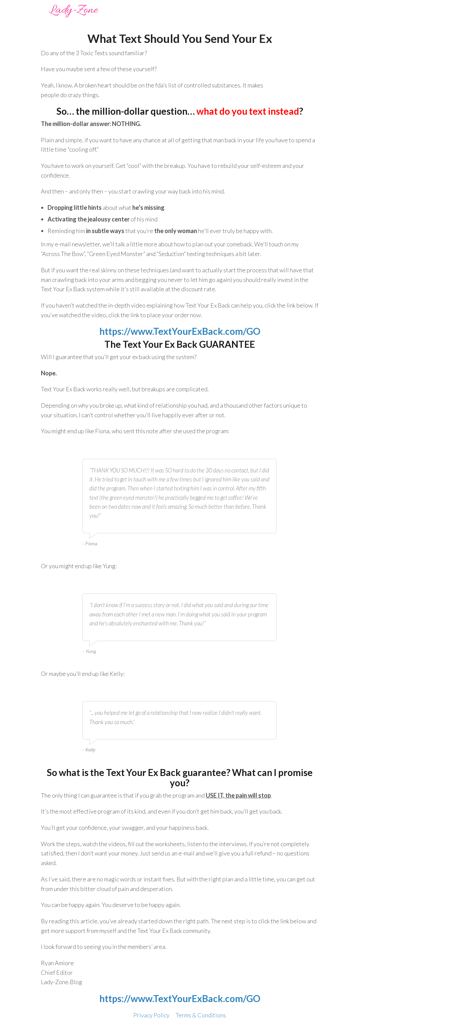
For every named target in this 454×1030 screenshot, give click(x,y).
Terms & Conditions (200, 1015)
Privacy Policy (151, 1015)
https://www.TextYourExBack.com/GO (179, 331)
